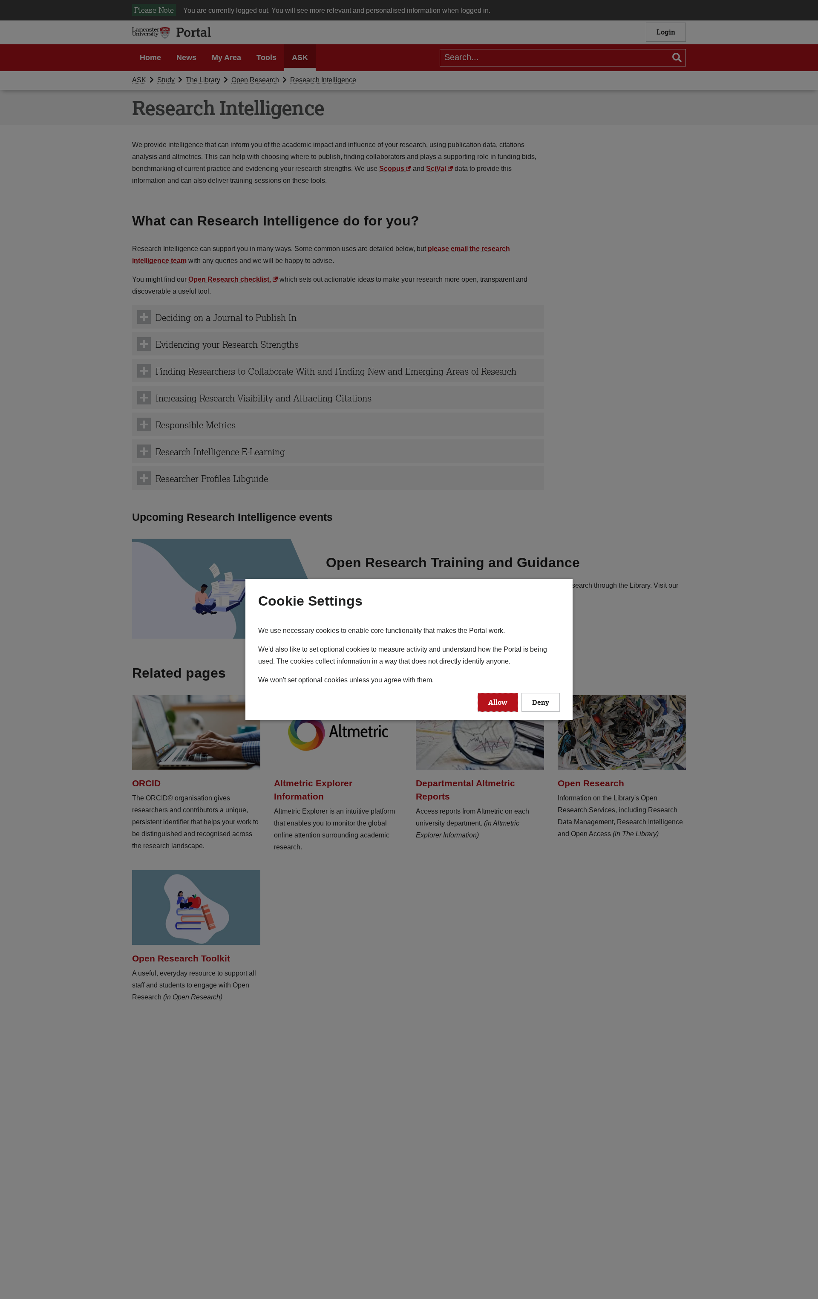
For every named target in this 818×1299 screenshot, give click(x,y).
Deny (540, 702)
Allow (497, 702)
